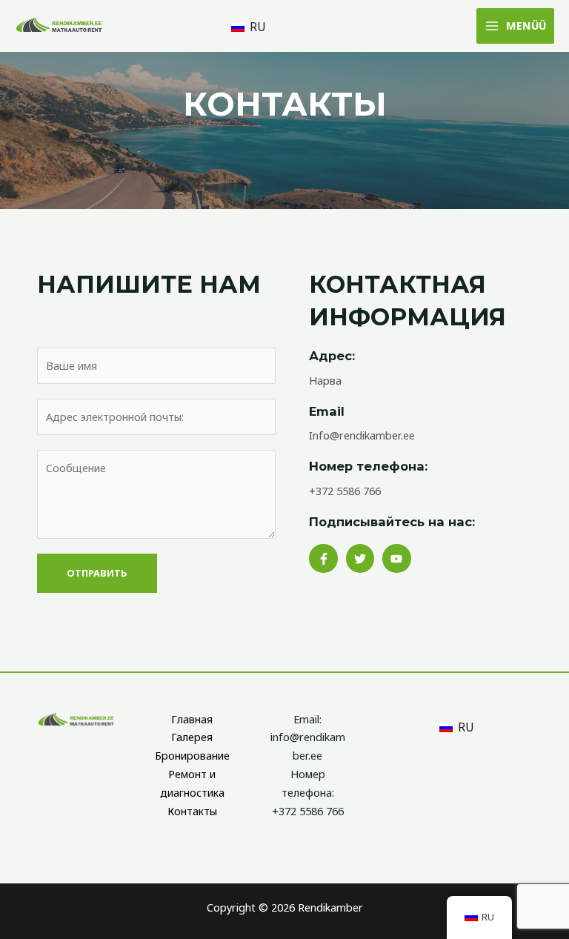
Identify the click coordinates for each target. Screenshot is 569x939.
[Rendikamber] (59, 25)
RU (256, 27)
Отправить (97, 573)
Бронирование (192, 755)
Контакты (192, 810)
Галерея (192, 736)
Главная (192, 718)
